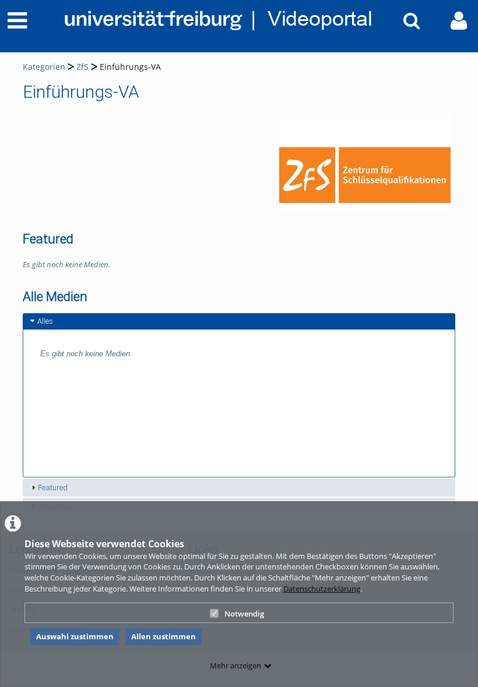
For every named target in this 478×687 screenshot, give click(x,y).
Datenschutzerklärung (321, 588)
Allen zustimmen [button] (163, 636)
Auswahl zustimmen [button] (75, 636)
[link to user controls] (458, 20)
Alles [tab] (45, 321)
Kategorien (44, 66)
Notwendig (244, 613)
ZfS (82, 66)
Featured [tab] (53, 487)
